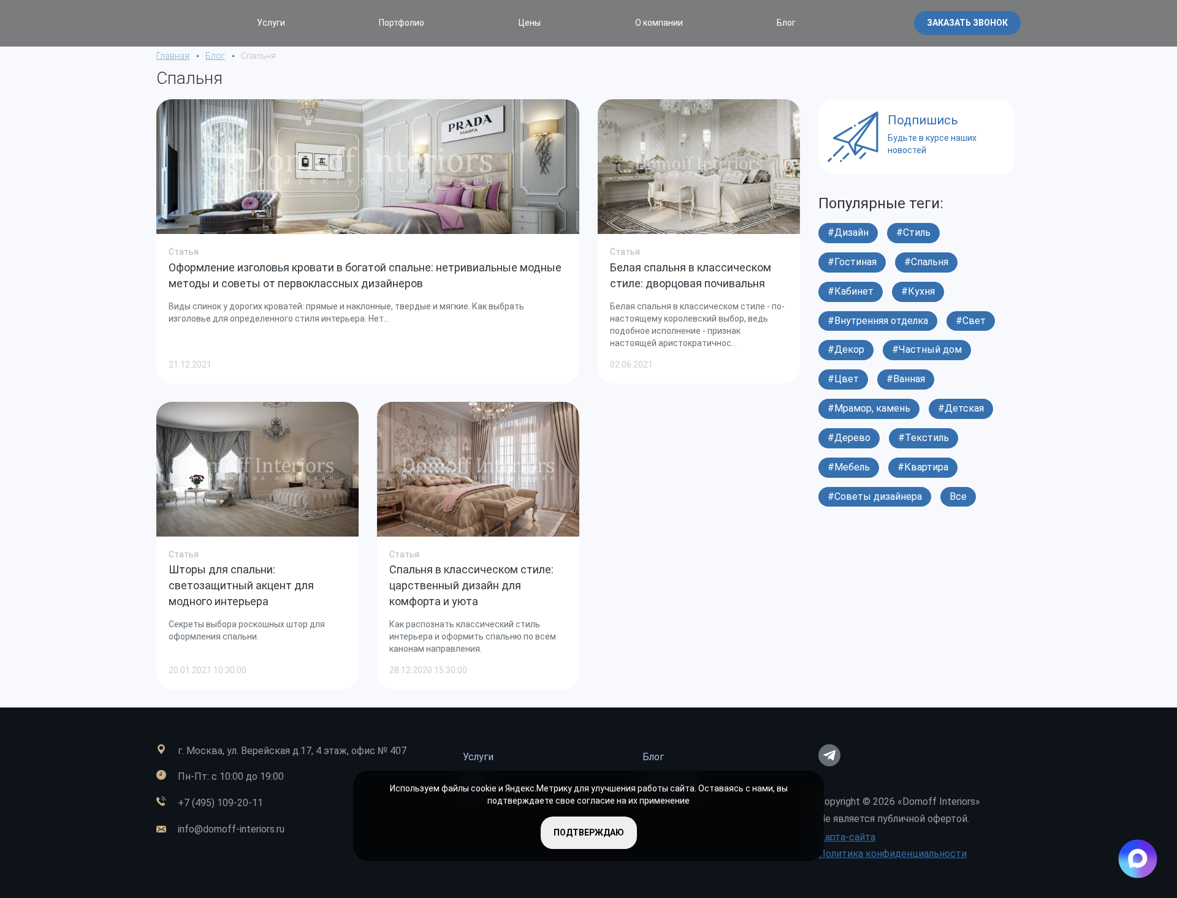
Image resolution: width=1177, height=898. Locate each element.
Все (958, 496)
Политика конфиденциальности (892, 853)
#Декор (846, 349)
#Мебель (849, 467)
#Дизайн (848, 232)
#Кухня (918, 291)
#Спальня (926, 262)
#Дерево (849, 437)
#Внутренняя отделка (878, 320)
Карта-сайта (846, 837)
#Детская (961, 408)
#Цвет (843, 379)
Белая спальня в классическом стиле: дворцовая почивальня (690, 275)
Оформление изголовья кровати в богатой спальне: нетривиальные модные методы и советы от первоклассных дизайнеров (365, 275)
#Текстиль (923, 437)
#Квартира (922, 467)
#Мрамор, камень (869, 408)
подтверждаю (589, 832)
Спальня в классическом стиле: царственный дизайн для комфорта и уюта (471, 585)
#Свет (971, 320)
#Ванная (905, 379)
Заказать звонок (967, 23)
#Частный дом (927, 349)
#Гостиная (852, 262)
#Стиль (913, 232)
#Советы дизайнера (875, 496)
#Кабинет (851, 291)
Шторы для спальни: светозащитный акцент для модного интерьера (241, 585)
